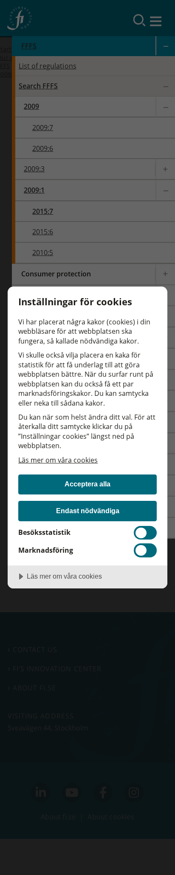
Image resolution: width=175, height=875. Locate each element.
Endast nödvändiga (87, 510)
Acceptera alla (87, 484)
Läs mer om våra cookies (58, 460)
